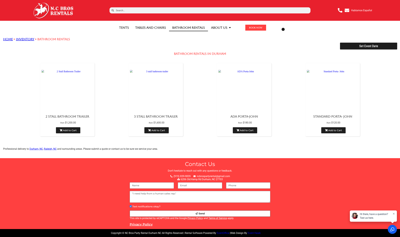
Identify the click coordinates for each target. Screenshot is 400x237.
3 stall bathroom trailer (156, 116)
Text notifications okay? (146, 206)
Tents (124, 28)
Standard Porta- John (332, 116)
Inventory (25, 39)
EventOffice (223, 233)
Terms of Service (217, 218)
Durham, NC (36, 148)
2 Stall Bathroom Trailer (67, 116)
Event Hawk (254, 233)
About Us (219, 28)
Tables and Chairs (150, 28)
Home (8, 39)
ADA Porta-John (244, 116)
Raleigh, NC (50, 148)
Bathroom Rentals (188, 28)
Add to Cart (69, 130)
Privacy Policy (195, 218)
